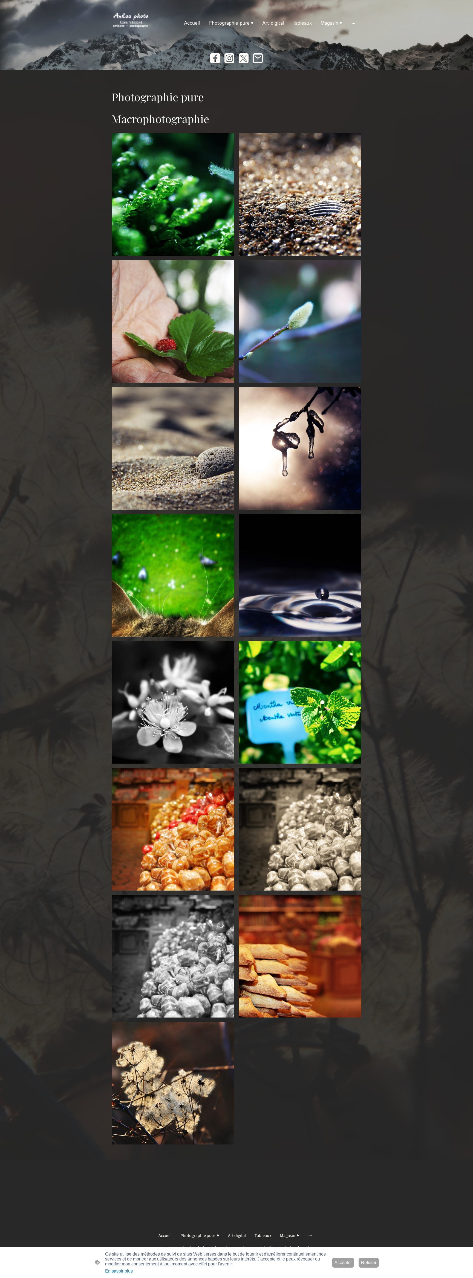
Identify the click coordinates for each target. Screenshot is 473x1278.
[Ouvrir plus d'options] (353, 23)
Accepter (343, 1262)
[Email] (258, 58)
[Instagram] (229, 58)
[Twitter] (244, 58)
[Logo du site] (131, 23)
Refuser (368, 1262)
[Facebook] (215, 58)
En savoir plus (119, 1271)
